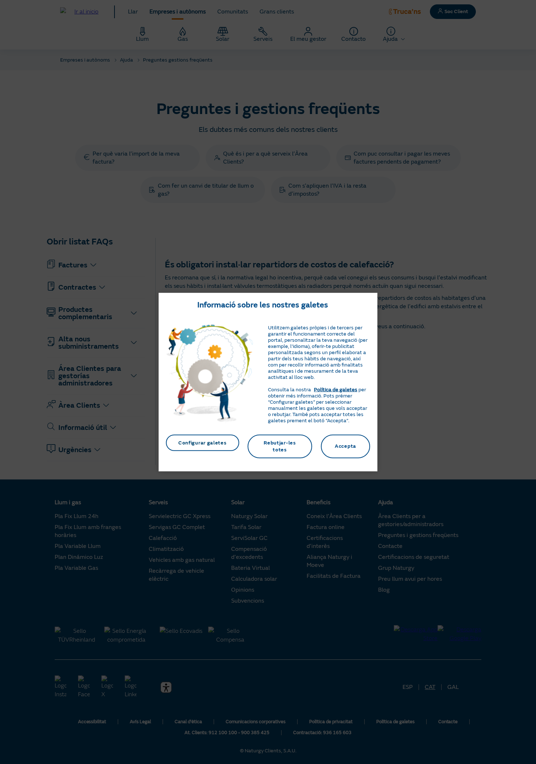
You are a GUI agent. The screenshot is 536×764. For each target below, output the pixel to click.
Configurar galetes (202, 442)
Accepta (345, 446)
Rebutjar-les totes (280, 446)
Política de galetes (335, 389)
